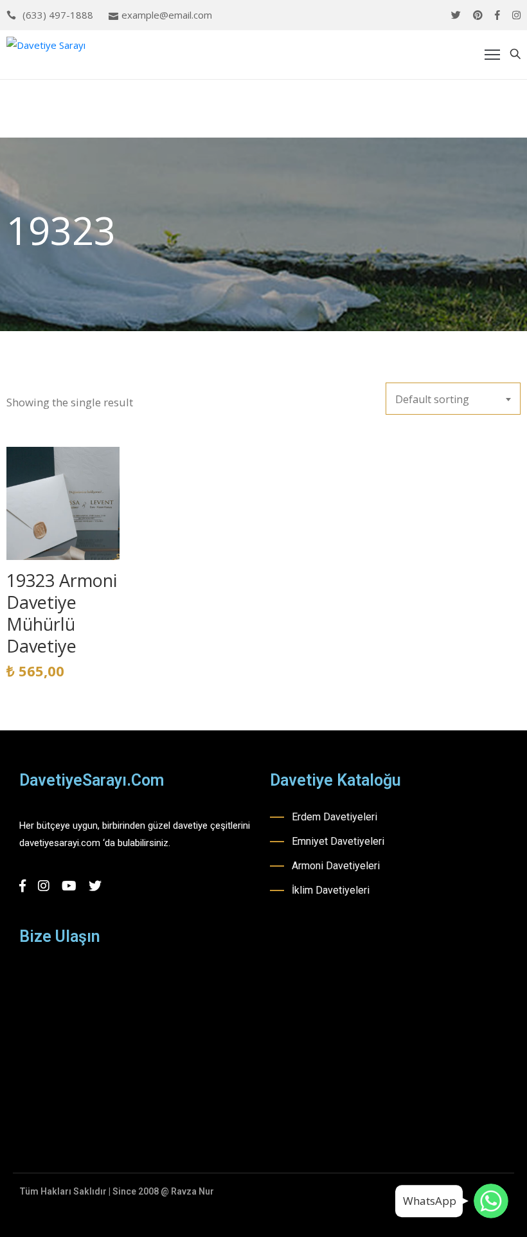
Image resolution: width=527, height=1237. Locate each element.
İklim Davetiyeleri (331, 890)
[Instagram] (516, 15)
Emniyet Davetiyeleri (338, 841)
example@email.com (166, 14)
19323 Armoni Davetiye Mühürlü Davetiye (61, 612)
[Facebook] (497, 15)
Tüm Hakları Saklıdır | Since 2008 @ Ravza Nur (116, 1191)
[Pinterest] (478, 15)
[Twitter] (456, 15)
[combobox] (453, 399)
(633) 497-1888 (57, 14)
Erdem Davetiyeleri (334, 817)
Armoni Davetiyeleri (336, 866)
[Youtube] (69, 886)
